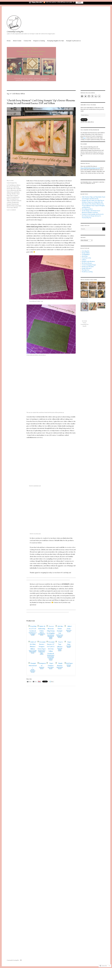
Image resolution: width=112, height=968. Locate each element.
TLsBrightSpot (86, 254)
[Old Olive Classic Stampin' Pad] (60, 629)
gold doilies (17, 192)
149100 (41, 654)
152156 (32, 652)
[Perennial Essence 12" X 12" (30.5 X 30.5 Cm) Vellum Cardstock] (51, 648)
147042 (59, 668)
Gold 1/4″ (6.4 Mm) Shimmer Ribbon (32, 651)
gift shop (19, 190)
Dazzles (9, 187)
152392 (50, 668)
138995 (59, 650)
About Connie (17, 40)
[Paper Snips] (69, 643)
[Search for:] (91, 229)
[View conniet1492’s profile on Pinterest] (92, 96)
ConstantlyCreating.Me (15, 32)
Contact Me (27, 40)
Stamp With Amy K (86, 268)
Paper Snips (68, 645)
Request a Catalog (39, 40)
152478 (68, 631)
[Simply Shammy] (60, 664)
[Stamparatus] (42, 664)
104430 (32, 672)
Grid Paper (69, 664)
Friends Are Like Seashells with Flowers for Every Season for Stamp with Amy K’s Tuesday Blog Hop (93, 216)
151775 (42, 634)
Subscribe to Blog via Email (88, 105)
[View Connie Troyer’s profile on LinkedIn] (95, 96)
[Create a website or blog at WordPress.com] (20, 960)
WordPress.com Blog (87, 271)
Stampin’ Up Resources (73, 40)
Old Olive (13, 193)
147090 (59, 637)
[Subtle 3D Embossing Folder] (42, 628)
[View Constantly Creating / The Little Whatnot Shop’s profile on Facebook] (82, 96)
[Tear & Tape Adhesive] (60, 644)
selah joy (84, 259)
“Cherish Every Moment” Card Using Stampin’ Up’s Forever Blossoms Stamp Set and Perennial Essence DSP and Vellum (41, 102)
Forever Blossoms (11, 190)
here (84, 138)
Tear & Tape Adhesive (59, 649)
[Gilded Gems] (69, 627)
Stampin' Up (13, 183)
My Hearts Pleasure (87, 263)
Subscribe (84, 119)
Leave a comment (11, 210)
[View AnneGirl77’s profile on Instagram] (88, 96)
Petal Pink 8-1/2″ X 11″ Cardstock (32, 633)
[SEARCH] (103, 229)
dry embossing (15, 187)
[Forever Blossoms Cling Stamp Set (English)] (51, 629)
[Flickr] (99, 96)
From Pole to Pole (86, 258)
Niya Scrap (84, 256)
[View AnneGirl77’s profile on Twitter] (85, 96)
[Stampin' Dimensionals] (33, 665)
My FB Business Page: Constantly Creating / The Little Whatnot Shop (93, 183)
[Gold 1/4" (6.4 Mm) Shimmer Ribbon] (33, 645)
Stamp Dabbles (86, 253)
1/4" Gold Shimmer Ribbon (13, 185)
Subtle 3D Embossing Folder (41, 633)
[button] (84, 286)
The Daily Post (85, 270)
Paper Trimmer (51, 667)
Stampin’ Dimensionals (32, 670)
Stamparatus (41, 667)
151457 (51, 638)
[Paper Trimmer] (51, 664)
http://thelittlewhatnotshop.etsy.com (90, 168)
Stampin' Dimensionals (13, 204)
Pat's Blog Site (85, 251)
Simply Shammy (60, 667)
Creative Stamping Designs (89, 265)
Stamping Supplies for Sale (55, 40)
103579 (68, 647)
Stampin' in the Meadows (88, 261)
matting (9, 193)
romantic (9, 202)
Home (9, 40)
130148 (68, 666)
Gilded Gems (68, 630)
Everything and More (87, 209)
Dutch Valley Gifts (11, 188)
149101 (50, 659)
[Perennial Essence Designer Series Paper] (42, 645)
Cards (8, 183)
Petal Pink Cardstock (15, 200)
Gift (79, 2)
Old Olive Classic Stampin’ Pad (59, 635)
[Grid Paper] (69, 663)
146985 (32, 634)
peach (8, 197)
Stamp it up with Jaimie (88, 266)
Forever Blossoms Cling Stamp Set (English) (50, 636)
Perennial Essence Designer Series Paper (41, 651)
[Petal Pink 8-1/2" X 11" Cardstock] (33, 628)
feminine (18, 188)
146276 (41, 668)
